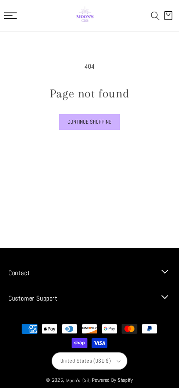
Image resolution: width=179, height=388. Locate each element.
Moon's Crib (78, 380)
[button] (155, 15)
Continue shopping (89, 121)
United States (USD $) (85, 360)
